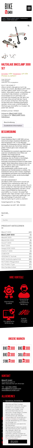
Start (4, 18)
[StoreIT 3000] (9, 361)
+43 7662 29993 (11, 387)
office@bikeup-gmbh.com (11, 388)
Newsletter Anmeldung (14, 400)
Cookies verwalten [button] (12, 438)
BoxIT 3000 (5, 245)
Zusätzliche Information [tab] (13, 125)
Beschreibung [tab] (9, 122)
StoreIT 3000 (6, 243)
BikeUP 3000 (6, 232)
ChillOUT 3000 (6, 251)
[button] (28, 25)
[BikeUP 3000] (9, 348)
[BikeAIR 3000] (9, 354)
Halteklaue (5, 117)
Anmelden (4, 74)
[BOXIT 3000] (24, 361)
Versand (6, 80)
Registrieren (17, 74)
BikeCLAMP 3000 (13, 18)
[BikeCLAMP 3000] (24, 348)
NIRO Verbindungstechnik (11, 259)
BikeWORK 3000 (7, 240)
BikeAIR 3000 (6, 237)
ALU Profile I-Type (8, 264)
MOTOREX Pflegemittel (10, 262)
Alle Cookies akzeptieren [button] (14, 441)
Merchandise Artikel (8, 267)
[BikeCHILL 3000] (24, 354)
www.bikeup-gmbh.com (10, 390)
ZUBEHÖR (5, 254)
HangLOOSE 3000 (8, 248)
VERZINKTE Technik (8, 256)
